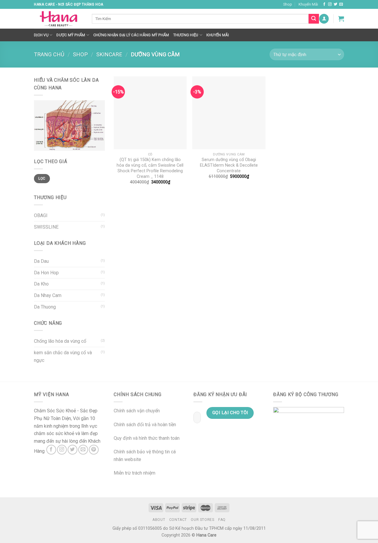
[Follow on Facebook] (324, 4)
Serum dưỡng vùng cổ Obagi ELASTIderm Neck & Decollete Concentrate (229, 165)
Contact (178, 520)
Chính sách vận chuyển (137, 411)
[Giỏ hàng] (341, 18)
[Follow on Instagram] (330, 4)
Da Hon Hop (46, 272)
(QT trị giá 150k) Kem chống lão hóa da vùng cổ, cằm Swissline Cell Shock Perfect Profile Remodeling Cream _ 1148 (150, 168)
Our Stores (202, 520)
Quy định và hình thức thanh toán (147, 438)
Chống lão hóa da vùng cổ (60, 341)
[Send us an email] (341, 4)
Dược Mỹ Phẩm (70, 35)
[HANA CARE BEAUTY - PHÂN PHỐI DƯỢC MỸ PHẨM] (58, 19)
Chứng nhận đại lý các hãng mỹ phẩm (131, 35)
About (158, 520)
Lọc (41, 178)
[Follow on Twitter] (335, 4)
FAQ (222, 520)
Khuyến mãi (217, 35)
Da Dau (41, 261)
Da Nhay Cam (47, 295)
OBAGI (41, 215)
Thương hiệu (185, 35)
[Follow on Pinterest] (94, 450)
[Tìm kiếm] (314, 19)
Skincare (109, 54)
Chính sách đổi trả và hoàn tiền (145, 424)
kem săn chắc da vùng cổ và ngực (63, 356)
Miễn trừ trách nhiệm (134, 473)
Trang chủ (49, 54)
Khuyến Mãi (308, 4)
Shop (287, 4)
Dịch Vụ (41, 35)
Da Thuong (45, 307)
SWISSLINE (46, 227)
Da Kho (41, 284)
